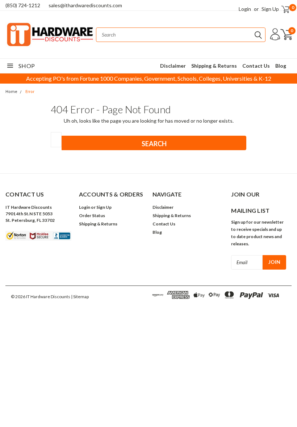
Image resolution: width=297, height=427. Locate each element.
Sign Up (270, 9)
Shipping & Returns (214, 66)
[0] (282, 8)
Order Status (92, 215)
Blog (280, 66)
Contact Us (256, 66)
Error (29, 91)
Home (11, 91)
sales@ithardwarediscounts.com (85, 5)
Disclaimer (173, 66)
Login (245, 9)
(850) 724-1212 (22, 5)
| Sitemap (80, 296)
